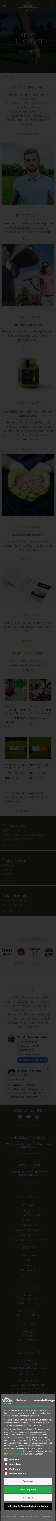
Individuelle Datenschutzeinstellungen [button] (28, 1506)
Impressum (48, 1516)
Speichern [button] (28, 1481)
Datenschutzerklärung (13, 1451)
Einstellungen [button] (14, 1454)
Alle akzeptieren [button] (28, 1489)
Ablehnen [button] (28, 1498)
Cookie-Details (9, 1516)
